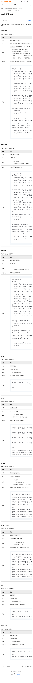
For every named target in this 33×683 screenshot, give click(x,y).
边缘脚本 (20, 8)
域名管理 (15, 8)
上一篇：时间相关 (5, 667)
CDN (6, 8)
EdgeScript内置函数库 (7, 10)
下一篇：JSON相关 (27, 667)
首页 (2, 8)
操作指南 (10, 8)
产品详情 (29, 20)
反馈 (19, 674)
